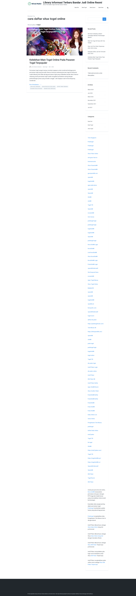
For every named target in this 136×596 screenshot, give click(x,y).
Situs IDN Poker (92, 544)
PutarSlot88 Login (93, 264)
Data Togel (84, 7)
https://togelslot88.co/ (94, 462)
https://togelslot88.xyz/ (94, 458)
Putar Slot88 (91, 407)
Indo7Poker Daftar (93, 383)
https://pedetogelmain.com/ (96, 323)
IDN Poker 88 (91, 379)
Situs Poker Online (93, 153)
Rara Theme (79, 593)
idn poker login (92, 363)
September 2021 (92, 104)
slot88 (89, 201)
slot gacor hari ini (92, 157)
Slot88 (89, 197)
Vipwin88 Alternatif (93, 466)
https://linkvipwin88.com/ (95, 331)
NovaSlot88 (91, 248)
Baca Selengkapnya (34, 84)
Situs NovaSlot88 (92, 256)
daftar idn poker (92, 319)
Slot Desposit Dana (93, 272)
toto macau (91, 217)
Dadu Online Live (92, 414)
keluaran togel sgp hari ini (36, 88)
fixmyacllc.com (92, 308)
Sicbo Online (91, 418)
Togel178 (90, 205)
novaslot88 (91, 213)
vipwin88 (90, 177)
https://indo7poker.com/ (94, 450)
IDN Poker (90, 474)
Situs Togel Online (93, 284)
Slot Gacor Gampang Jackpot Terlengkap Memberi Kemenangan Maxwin (96, 35)
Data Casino (92, 7)
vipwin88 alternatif (93, 268)
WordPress (90, 593)
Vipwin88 (90, 193)
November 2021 (92, 100)
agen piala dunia (92, 185)
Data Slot (77, 7)
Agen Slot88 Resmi (93, 387)
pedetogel (90, 426)
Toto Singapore (92, 137)
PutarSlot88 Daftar (93, 395)
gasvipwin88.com (93, 173)
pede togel (91, 343)
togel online (91, 355)
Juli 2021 (90, 107)
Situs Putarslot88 (92, 165)
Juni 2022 (90, 93)
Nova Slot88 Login (93, 244)
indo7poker (91, 434)
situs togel (90, 128)
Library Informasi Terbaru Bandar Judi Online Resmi (72, 2)
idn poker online (92, 371)
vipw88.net (91, 304)
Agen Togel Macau (93, 280)
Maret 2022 (91, 96)
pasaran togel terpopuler (49, 88)
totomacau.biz (92, 161)
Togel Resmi (91, 478)
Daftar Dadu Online (93, 430)
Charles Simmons (37, 66)
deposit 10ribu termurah (62, 86)
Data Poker (100, 7)
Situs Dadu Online (93, 527)
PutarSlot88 (91, 403)
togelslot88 (91, 181)
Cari (104, 19)
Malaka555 (91, 288)
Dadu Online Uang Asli (97, 536)
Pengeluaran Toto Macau (95, 422)
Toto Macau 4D (92, 327)
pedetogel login (92, 221)
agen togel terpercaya (35, 86)
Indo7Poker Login (93, 367)
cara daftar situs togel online (48, 86)
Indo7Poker (91, 375)
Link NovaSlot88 (92, 252)
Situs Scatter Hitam (93, 391)
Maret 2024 (91, 89)
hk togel (90, 442)
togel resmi (91, 316)
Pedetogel (91, 141)
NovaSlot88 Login (93, 260)
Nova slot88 (91, 492)
